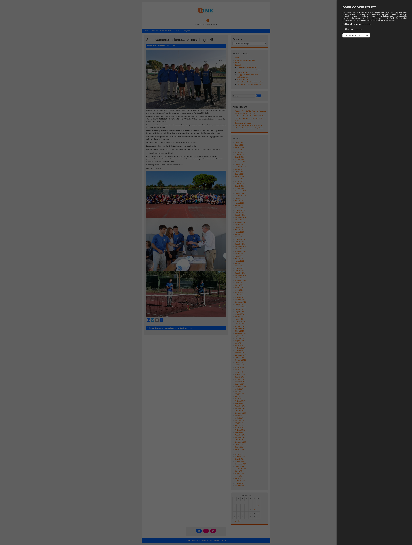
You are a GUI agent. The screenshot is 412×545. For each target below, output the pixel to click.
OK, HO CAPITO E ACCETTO (356, 35)
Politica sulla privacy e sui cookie (356, 24)
